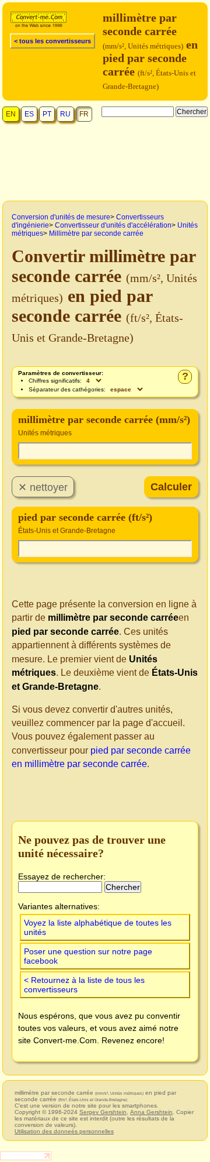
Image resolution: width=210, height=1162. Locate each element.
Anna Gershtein (151, 1112)
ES (29, 114)
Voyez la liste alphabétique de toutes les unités (98, 927)
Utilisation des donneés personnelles (64, 1131)
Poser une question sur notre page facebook (88, 956)
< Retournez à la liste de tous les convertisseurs (84, 984)
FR (84, 114)
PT (47, 114)
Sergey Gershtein (103, 1112)
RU (65, 114)
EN (11, 114)
